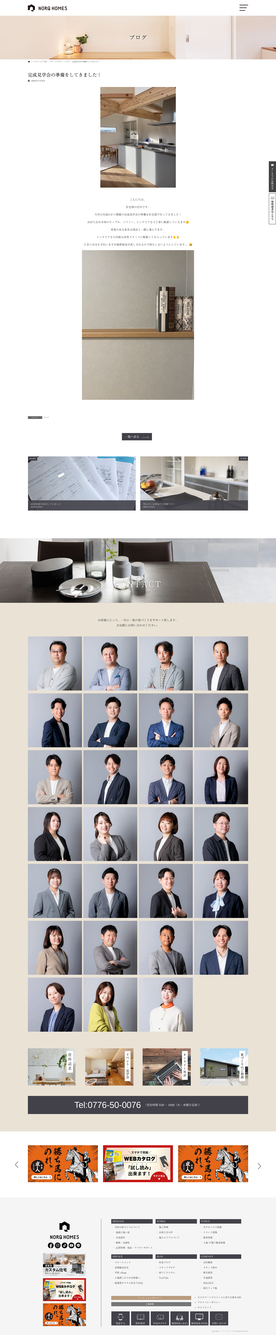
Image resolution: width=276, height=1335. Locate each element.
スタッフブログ (167, 1267)
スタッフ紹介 (210, 1267)
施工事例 (163, 1227)
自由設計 (120, 1237)
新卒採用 (207, 1272)
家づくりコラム (167, 1272)
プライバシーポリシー (209, 1302)
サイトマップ (204, 1307)
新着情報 (207, 1237)
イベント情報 (210, 1232)
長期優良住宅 (122, 1267)
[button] (259, 1165)
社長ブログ (164, 1262)
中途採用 (207, 1278)
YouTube (164, 1278)
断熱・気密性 (123, 1242)
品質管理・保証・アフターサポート (134, 1248)
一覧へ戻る (132, 436)
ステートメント (123, 1262)
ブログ (46, 417)
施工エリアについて (169, 1237)
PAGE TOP (7, 1292)
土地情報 (150, 1304)
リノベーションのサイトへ (150, 1298)
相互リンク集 (210, 1288)
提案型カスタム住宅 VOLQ (129, 1283)
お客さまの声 (166, 1232)
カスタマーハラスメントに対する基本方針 (219, 1297)
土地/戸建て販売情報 (214, 1242)
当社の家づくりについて (127, 1227)
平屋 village (121, 1272)
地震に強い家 (123, 1232)
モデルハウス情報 (212, 1227)
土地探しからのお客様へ (127, 1278)
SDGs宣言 (208, 1283)
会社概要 (207, 1262)
